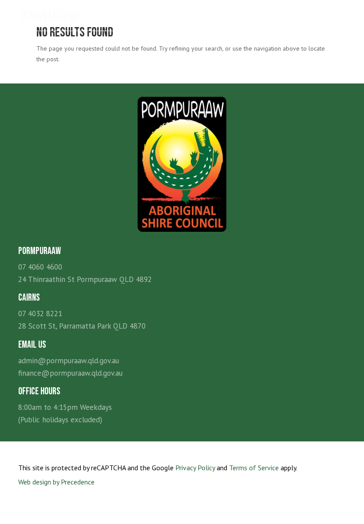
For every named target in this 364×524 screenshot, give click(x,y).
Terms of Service (254, 467)
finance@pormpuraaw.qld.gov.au (70, 373)
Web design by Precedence (56, 481)
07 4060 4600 (40, 267)
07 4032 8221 (40, 313)
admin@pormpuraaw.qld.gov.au (68, 360)
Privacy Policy (195, 467)
